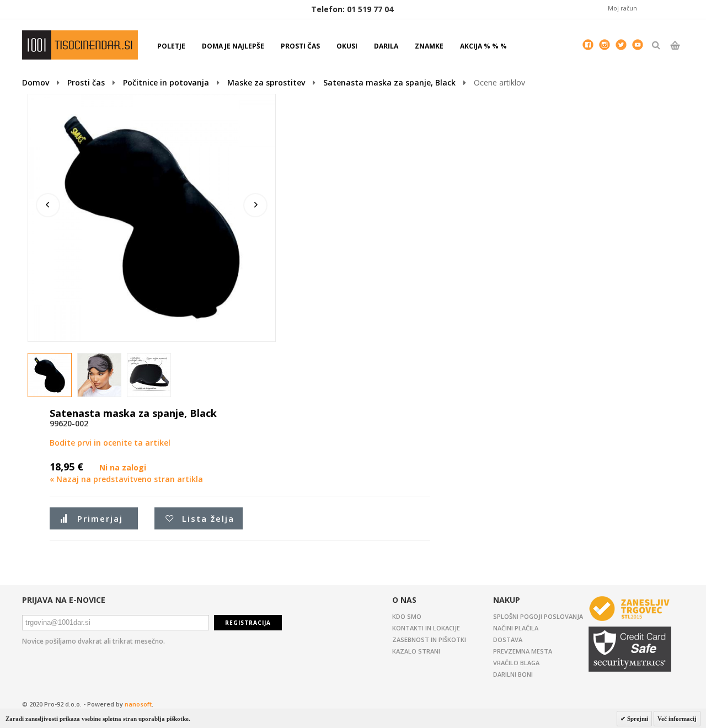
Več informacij (677, 718)
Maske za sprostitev (266, 82)
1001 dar (80, 45)
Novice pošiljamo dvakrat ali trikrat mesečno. (93, 641)
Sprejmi (636, 718)
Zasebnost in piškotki (429, 639)
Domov (35, 82)
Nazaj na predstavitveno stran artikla (126, 479)
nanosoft (138, 704)
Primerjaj (100, 518)
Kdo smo (406, 616)
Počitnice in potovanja (166, 82)
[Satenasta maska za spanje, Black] (50, 376)
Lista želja (208, 518)
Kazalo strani (416, 651)
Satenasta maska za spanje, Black (389, 82)
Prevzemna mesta (522, 651)
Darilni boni (513, 674)
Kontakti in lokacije (426, 628)
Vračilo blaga (516, 663)
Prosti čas (86, 82)
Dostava (507, 639)
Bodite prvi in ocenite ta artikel (110, 442)
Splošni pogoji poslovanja (538, 616)
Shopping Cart (674, 54)
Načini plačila (515, 628)
